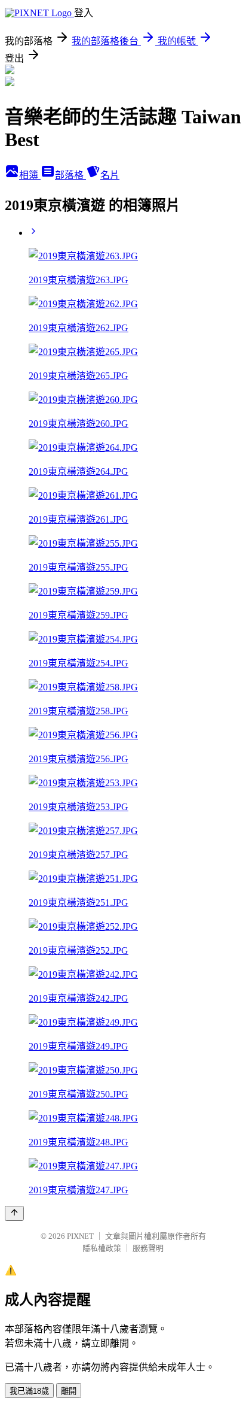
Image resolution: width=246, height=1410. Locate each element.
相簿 (30, 175)
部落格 (70, 175)
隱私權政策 (101, 1248)
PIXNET (80, 1236)
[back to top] (14, 1213)
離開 (68, 1391)
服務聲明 (148, 1248)
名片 (109, 175)
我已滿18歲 (29, 1391)
